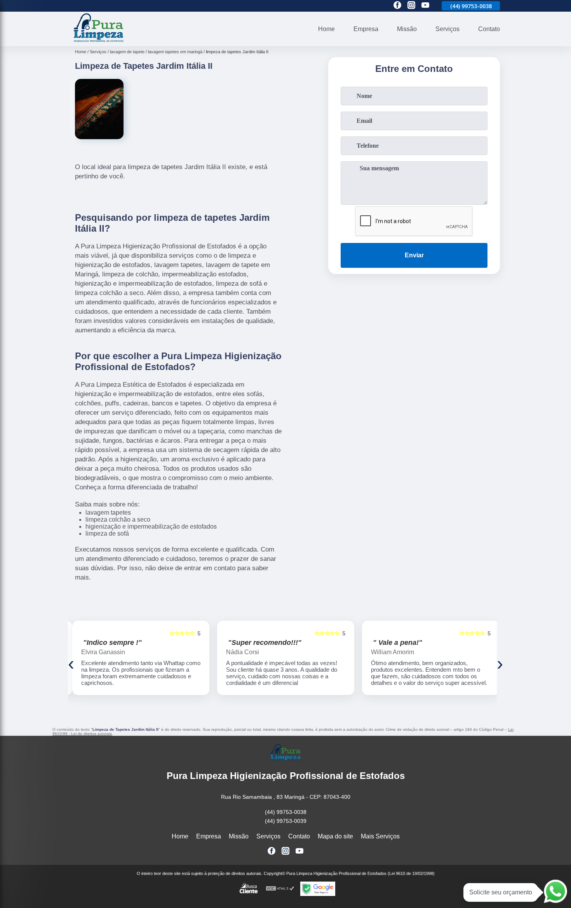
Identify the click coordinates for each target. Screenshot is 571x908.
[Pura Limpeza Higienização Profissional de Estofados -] (98, 41)
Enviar (414, 255)
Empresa (365, 29)
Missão (407, 29)
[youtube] (425, 5)
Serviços (447, 29)
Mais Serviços (380, 836)
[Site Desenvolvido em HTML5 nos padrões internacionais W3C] (280, 889)
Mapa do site (335, 836)
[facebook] (397, 5)
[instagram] (411, 5)
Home (326, 29)
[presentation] (71, 663)
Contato (489, 29)
